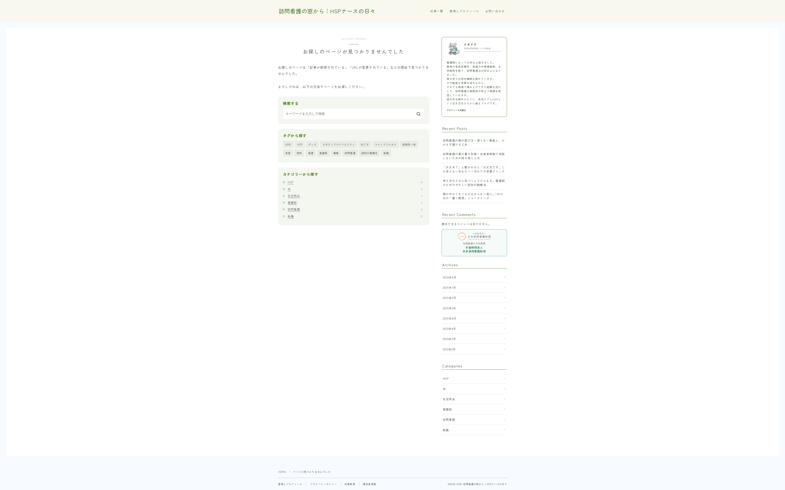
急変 (288, 153)
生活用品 (355, 196)
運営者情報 (369, 484)
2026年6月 (449, 298)
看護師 (323, 153)
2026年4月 (449, 318)
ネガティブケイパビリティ (339, 144)
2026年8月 (450, 277)
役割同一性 (409, 144)
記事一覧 (436, 11)
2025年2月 (449, 349)
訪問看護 (350, 153)
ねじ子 (365, 144)
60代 (288, 144)
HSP (300, 144)
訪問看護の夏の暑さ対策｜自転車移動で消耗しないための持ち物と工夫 (474, 156)
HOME (282, 471)
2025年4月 (449, 329)
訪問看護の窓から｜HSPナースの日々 (327, 11)
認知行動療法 (369, 153)
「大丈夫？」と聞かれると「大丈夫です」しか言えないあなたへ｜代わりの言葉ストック (474, 169)
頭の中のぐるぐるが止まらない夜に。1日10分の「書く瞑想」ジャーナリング (473, 196)
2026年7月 (449, 287)
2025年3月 (449, 339)
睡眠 (336, 153)
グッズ (312, 144)
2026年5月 (449, 308)
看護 (310, 153)
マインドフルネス (386, 144)
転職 (386, 153)
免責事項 (349, 484)
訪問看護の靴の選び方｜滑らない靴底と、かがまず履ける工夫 (474, 142)
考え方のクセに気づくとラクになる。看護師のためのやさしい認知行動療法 (474, 183)
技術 (299, 153)
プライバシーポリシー (323, 484)
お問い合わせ (495, 11)
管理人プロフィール (464, 11)
